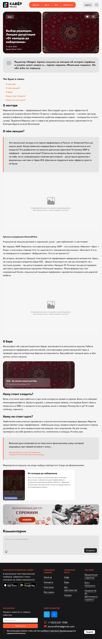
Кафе (66, 577)
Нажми (27, 519)
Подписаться (20, 626)
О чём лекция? (13, 88)
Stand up (48, 577)
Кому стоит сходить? (16, 96)
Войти (88, 4)
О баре (9, 92)
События (35, 5)
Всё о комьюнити (90, 584)
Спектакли (49, 587)
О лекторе (11, 84)
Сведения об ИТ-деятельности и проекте (91, 595)
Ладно (89, 632)
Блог (56, 5)
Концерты (48, 582)
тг (47, 614)
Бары (66, 582)
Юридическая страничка (91, 576)
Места (46, 5)
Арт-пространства (70, 588)
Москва (13, 7)
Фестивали (49, 592)
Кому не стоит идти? (16, 100)
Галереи (68, 595)
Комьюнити (68, 5)
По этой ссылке (66, 631)
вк (54, 614)
